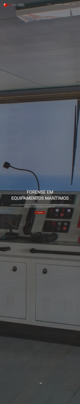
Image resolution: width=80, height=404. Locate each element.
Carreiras (67, 4)
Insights (49, 4)
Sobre (74, 4)
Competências (58, 4)
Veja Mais (40, 212)
